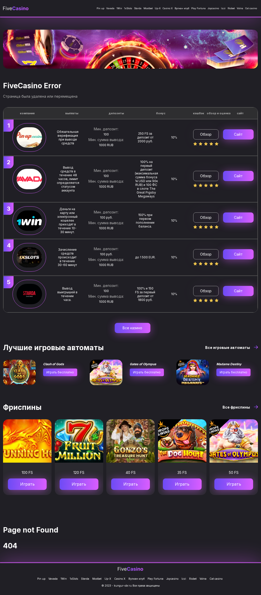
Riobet (231, 8)
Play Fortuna (198, 8)
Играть (27, 484)
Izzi (223, 8)
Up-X (158, 8)
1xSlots (128, 8)
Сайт (238, 134)
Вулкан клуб (182, 8)
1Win (119, 8)
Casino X (168, 8)
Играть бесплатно (60, 372)
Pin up (100, 8)
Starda (137, 8)
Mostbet (148, 8)
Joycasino (213, 8)
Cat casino (251, 8)
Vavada (110, 8)
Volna (240, 8)
